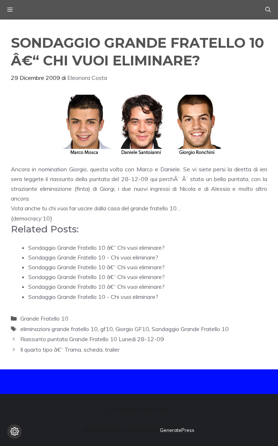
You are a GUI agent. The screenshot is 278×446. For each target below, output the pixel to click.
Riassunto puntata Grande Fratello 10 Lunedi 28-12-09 (92, 339)
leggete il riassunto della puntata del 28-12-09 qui (90, 179)
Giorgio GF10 (132, 329)
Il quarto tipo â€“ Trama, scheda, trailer (69, 349)
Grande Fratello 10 (44, 318)
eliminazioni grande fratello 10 (59, 329)
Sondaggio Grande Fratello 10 (190, 329)
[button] (268, 10)
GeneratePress (177, 430)
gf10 (106, 329)
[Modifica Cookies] (14, 431)
